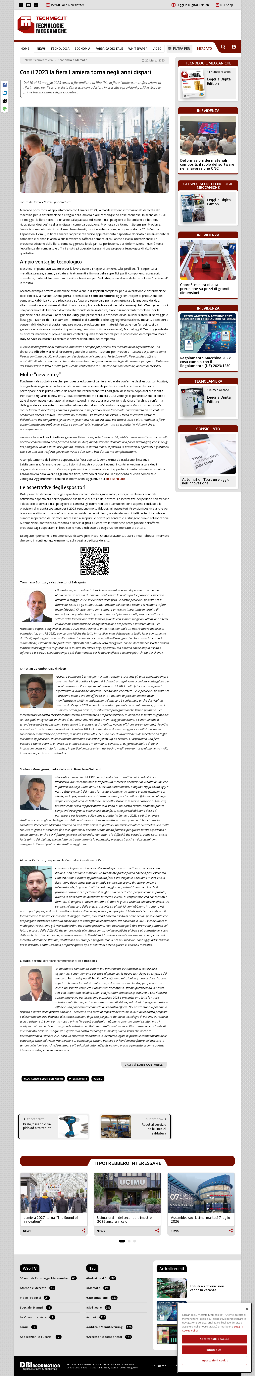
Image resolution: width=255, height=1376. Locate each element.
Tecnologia (60, 48)
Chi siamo (159, 1366)
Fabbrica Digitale (109, 48)
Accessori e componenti (109, 1337)
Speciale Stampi (35, 1307)
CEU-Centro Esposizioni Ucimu (44, 1078)
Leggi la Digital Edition (193, 5)
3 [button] (134, 1240)
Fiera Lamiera (79, 1078)
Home (25, 48)
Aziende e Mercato (37, 1288)
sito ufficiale (115, 479)
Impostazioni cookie (214, 1360)
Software (99, 1307)
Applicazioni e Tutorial (39, 1337)
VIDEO (157, 48)
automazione (102, 1298)
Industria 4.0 (101, 1278)
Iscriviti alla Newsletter (67, 5)
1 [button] (122, 1240)
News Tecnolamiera (39, 60)
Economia (82, 48)
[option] (54, 1204)
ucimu (98, 1078)
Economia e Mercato (72, 60)
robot (96, 1317)
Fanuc (27, 1327)
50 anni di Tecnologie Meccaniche (48, 1278)
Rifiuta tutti (214, 1349)
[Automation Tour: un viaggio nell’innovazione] (208, 454)
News (41, 48)
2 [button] (129, 1240)
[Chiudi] (246, 1309)
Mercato (98, 1288)
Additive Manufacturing (109, 1327)
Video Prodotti (34, 1298)
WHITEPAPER (137, 48)
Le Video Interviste (36, 1317)
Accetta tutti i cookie (214, 1339)
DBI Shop (226, 5)
